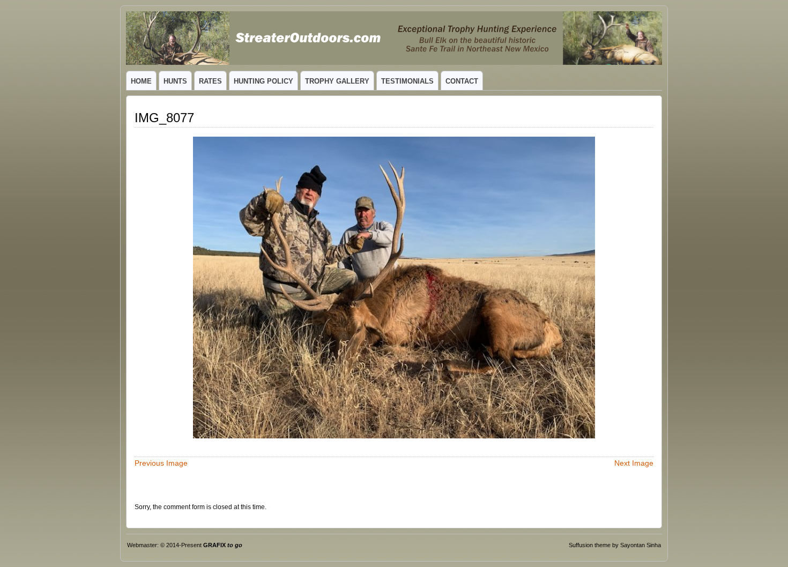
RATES (210, 81)
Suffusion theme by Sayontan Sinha (615, 545)
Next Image (633, 463)
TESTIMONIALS (407, 81)
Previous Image (161, 463)
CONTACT (461, 81)
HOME (141, 81)
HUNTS (175, 81)
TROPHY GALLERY (337, 81)
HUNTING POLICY (263, 81)
